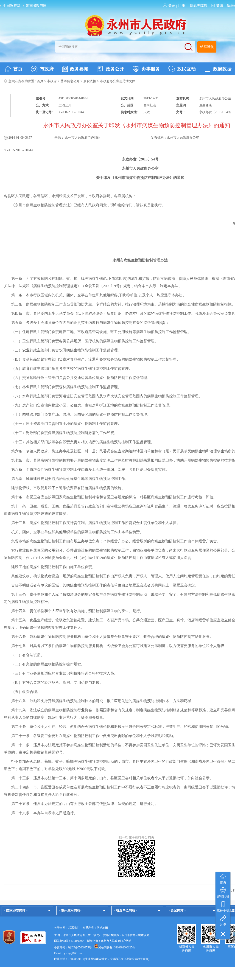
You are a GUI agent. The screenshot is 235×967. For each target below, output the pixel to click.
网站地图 (102, 927)
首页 (17, 68)
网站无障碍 (198, 6)
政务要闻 (79, 68)
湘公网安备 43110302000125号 (116, 947)
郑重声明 (88, 927)
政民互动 (186, 68)
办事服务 (151, 68)
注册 (181, 6)
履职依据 (89, 81)
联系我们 (73, 927)
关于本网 (59, 927)
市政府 (47, 68)
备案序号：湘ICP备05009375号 (73, 947)
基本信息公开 (70, 81)
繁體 (219, 6)
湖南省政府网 (36, 6)
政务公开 (115, 68)
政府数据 (222, 68)
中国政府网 (11, 6)
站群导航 (207, 47)
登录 (171, 6)
